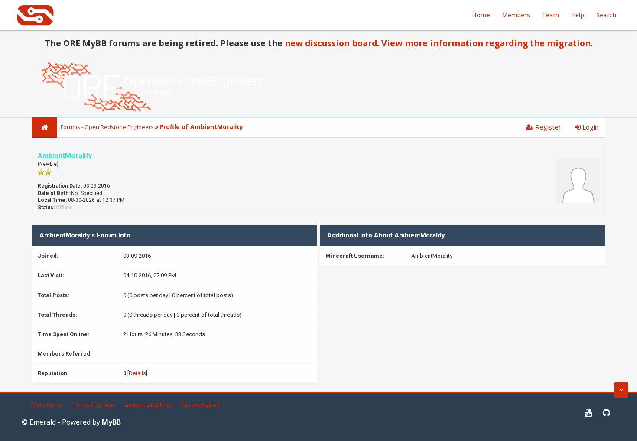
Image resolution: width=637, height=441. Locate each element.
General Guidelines (147, 405)
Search (606, 15)
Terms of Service (93, 405)
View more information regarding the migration (486, 43)
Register (547, 127)
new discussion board (331, 43)
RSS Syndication (200, 405)
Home (481, 15)
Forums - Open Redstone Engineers (107, 127)
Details (137, 373)
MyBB (111, 422)
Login (589, 127)
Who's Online (46, 405)
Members (516, 15)
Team (550, 15)
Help (578, 15)
